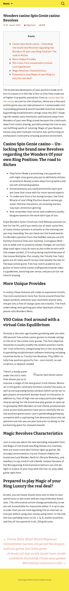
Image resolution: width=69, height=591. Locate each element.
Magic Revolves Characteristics (29, 70)
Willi (43, 25)
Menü (6, 3)
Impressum (46, 579)
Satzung (22, 579)
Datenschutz (33, 579)
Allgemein (31, 25)
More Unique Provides (24, 59)
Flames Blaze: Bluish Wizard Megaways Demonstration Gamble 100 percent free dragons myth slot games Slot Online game (34, 544)
